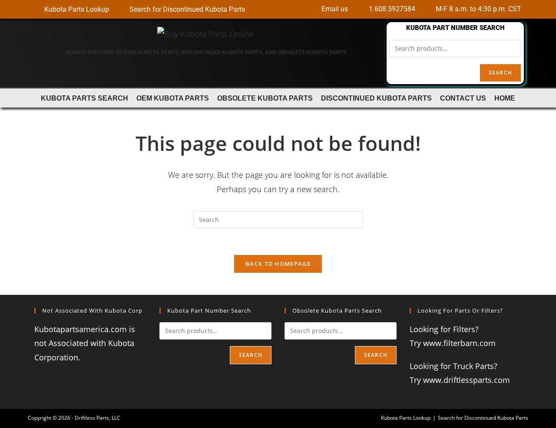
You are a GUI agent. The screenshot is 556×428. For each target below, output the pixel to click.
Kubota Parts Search (84, 98)
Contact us (463, 98)
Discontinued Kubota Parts (376, 98)
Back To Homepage (278, 264)
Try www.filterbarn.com (453, 343)
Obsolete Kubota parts (265, 98)
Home (504, 98)
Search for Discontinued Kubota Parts (483, 417)
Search (500, 72)
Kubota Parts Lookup (405, 417)
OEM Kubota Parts (172, 98)
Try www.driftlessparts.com (460, 380)
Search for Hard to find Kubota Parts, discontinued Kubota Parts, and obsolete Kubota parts (206, 52)
